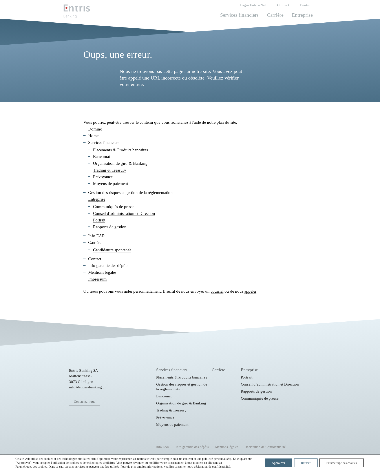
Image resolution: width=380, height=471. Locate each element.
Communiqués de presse (113, 206)
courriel (217, 291)
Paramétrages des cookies (31, 466)
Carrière (275, 15)
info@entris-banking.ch (87, 387)
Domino (95, 129)
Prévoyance (103, 176)
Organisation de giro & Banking (120, 163)
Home (93, 135)
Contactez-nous (84, 401)
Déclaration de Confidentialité (265, 447)
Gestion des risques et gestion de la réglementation (130, 192)
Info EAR (96, 236)
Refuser (306, 463)
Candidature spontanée (112, 250)
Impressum (97, 279)
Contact (283, 5)
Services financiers (239, 15)
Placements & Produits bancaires (120, 150)
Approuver (278, 463)
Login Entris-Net (253, 5)
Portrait (99, 220)
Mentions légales (102, 272)
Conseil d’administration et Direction (124, 213)
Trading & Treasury (109, 170)
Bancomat (101, 156)
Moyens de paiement (110, 183)
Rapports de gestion (109, 227)
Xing (85, 445)
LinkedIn (73, 444)
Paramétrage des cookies (341, 463)
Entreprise (302, 15)
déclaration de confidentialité (212, 466)
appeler (250, 291)
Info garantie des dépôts (108, 265)
